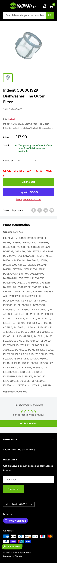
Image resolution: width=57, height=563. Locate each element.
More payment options (28, 199)
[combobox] (24, 15)
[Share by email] (51, 210)
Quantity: (8, 160)
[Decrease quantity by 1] (18, 160)
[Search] (50, 15)
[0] (51, 6)
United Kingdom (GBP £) (16, 504)
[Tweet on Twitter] (45, 210)
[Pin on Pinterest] (39, 210)
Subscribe (13, 489)
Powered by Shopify (12, 556)
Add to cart (28, 181)
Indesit (12, 119)
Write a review (28, 423)
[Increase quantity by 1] (35, 160)
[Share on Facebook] (33, 210)
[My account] (44, 6)
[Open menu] (4, 6)
